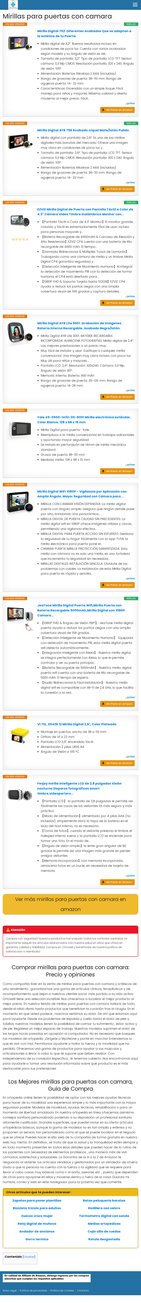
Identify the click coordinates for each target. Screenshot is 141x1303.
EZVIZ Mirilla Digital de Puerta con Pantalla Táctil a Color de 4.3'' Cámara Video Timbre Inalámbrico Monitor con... (85, 211)
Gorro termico (36, 1239)
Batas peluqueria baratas (104, 1200)
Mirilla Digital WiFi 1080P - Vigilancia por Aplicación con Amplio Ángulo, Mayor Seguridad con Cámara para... (82, 494)
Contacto (83, 1290)
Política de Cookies (62, 1290)
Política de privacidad (33, 1290)
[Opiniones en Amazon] (20, 239)
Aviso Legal (10, 1290)
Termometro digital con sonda (104, 1216)
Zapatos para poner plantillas (36, 1200)
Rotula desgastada (104, 1239)
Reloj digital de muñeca (37, 1223)
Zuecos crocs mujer (37, 1216)
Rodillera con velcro (104, 1208)
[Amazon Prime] (130, 104)
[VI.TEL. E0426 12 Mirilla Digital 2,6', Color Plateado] (20, 735)
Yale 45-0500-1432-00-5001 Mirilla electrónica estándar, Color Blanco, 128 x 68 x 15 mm (84, 419)
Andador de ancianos (37, 1231)
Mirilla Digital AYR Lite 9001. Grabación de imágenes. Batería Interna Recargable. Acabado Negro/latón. (79, 325)
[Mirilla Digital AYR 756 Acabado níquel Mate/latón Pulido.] (20, 141)
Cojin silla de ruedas (104, 1231)
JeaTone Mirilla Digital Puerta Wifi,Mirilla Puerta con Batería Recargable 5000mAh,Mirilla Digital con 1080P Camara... (81, 610)
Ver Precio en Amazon (119, 110)
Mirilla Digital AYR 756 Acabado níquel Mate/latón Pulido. (83, 130)
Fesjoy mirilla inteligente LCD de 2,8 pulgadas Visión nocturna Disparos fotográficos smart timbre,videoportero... (79, 788)
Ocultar (29, 1257)
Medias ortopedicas (104, 1223)
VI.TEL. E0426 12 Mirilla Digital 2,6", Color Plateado (76, 724)
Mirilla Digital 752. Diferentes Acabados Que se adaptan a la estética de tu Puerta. (84, 33)
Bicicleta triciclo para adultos (37, 1208)
